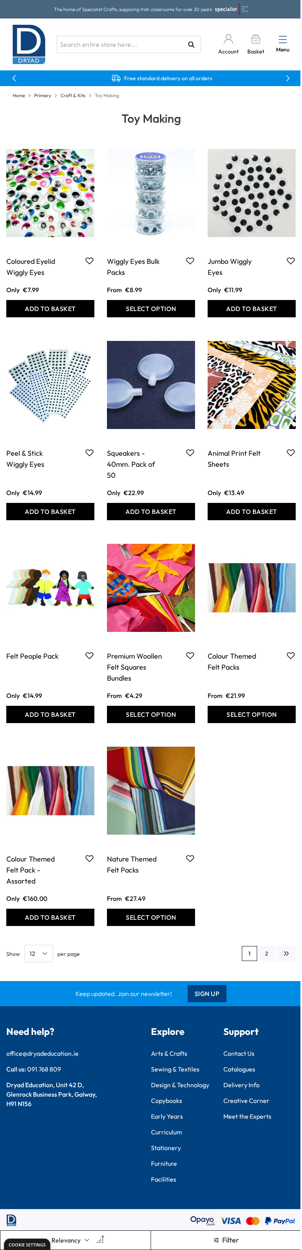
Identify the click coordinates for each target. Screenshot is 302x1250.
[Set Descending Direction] (99, 1240)
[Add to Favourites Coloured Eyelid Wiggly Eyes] (89, 260)
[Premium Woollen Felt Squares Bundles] (151, 588)
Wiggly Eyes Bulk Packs (133, 267)
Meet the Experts (247, 1116)
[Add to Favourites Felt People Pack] (89, 655)
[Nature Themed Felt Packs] (151, 791)
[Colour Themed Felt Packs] (252, 588)
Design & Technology (180, 1085)
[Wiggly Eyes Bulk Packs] (151, 193)
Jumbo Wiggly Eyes (230, 267)
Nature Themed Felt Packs (132, 864)
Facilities (163, 1179)
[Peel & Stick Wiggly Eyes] (50, 385)
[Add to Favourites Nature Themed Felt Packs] (190, 858)
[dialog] (27, 1244)
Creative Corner (246, 1101)
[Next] (286, 953)
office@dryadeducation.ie (42, 1053)
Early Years (167, 1116)
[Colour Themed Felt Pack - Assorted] (50, 791)
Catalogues (239, 1069)
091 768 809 (44, 1069)
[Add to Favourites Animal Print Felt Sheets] (291, 452)
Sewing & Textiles (175, 1069)
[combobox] (129, 44)
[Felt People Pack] (50, 588)
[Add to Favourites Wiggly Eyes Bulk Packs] (190, 260)
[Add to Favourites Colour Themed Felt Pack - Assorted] (89, 858)
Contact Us (238, 1053)
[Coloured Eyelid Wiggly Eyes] (50, 193)
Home (19, 95)
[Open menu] (283, 39)
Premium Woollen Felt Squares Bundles (134, 667)
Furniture (164, 1163)
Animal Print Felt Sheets (234, 459)
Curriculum (166, 1132)
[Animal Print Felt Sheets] (252, 385)
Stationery (166, 1148)
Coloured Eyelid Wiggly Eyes (30, 267)
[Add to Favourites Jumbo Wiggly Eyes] (291, 260)
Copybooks (166, 1101)
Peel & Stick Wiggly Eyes (25, 459)
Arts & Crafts (169, 1053)
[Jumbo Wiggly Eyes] (252, 193)
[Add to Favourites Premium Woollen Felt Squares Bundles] (190, 655)
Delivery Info (241, 1085)
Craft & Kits (73, 95)
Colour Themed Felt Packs (232, 662)
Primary (42, 95)
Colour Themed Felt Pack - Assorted (30, 869)
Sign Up (207, 994)
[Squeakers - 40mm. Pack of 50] (151, 385)
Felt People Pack (32, 656)
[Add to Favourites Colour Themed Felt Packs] (291, 655)
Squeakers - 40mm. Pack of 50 (131, 464)
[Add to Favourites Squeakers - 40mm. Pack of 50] (190, 452)
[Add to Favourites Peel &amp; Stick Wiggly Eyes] (89, 452)
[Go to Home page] (29, 44)
